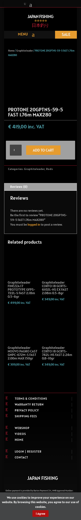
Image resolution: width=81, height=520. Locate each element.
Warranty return (29, 404)
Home (11, 50)
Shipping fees (26, 416)
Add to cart (43, 150)
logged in (34, 224)
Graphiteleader (24, 50)
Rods (49, 169)
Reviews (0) (19, 187)
